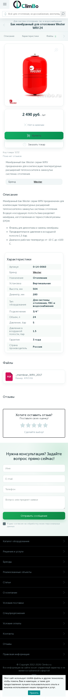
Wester (38, 181)
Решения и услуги (13, 551)
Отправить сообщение (34, 515)
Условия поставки (13, 602)
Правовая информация (16, 654)
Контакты (8, 633)
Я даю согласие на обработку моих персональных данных (33, 525)
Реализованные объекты (17, 572)
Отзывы (7, 643)
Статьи (7, 582)
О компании (10, 592)
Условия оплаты (12, 623)
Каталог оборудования (16, 541)
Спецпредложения (14, 613)
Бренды (7, 561)
